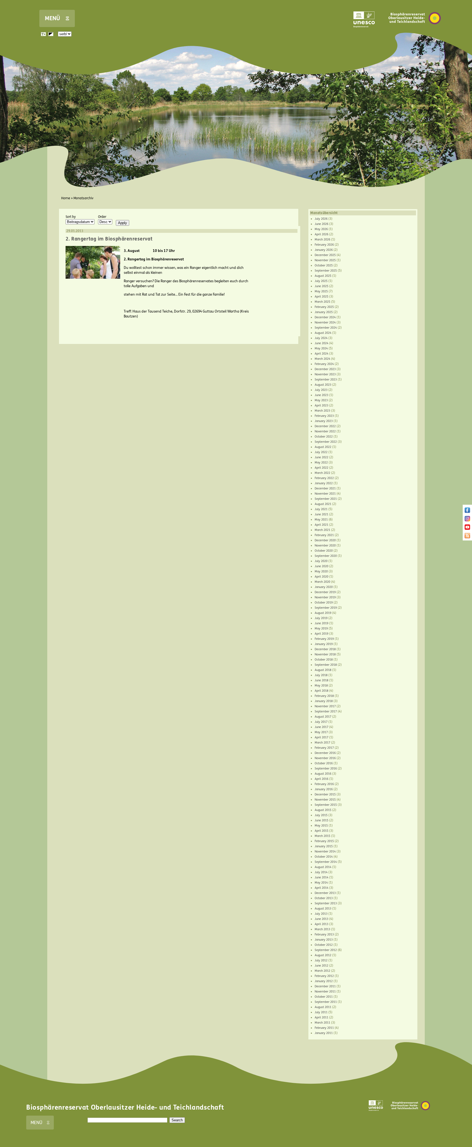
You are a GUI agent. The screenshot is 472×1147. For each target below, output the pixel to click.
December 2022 (325, 426)
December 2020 (325, 540)
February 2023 (324, 416)
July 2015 (321, 815)
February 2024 (324, 364)
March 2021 (322, 530)
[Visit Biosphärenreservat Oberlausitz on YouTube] (467, 529)
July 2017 (321, 722)
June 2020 (321, 566)
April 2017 (321, 737)
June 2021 (321, 514)
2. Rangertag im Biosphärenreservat (109, 239)
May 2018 (321, 685)
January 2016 (324, 789)
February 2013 (324, 934)
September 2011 (326, 1002)
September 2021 (326, 499)
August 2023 (323, 385)
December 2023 (325, 369)
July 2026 (321, 219)
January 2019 (324, 644)
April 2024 (321, 353)
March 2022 (322, 473)
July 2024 (321, 338)
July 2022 (321, 452)
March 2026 (322, 239)
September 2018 (326, 665)
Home (65, 198)
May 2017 (321, 732)
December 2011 (325, 986)
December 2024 (325, 317)
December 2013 (325, 893)
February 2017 (324, 748)
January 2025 (324, 312)
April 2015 (321, 831)
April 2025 (321, 296)
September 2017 (326, 711)
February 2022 (324, 478)
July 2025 (321, 281)
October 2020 (324, 550)
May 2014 (321, 882)
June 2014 (321, 877)
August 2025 (323, 276)
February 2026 (324, 244)
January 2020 (324, 587)
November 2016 (325, 758)
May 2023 (321, 400)
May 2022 (321, 462)
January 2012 (324, 981)
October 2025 (324, 265)
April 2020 (321, 576)
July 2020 (321, 561)
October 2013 (324, 898)
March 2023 (322, 410)
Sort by (71, 217)
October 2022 (324, 436)
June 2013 (321, 919)
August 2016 (323, 773)
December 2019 (325, 592)
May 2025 (321, 291)
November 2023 (325, 374)
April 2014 (321, 888)
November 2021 (325, 493)
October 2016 (324, 763)
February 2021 (324, 535)
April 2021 (321, 525)
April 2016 (321, 779)
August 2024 (323, 333)
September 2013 (326, 903)
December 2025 (325, 255)
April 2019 (321, 633)
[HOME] (414, 32)
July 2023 (321, 390)
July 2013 (321, 914)
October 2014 (324, 856)
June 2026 (321, 224)
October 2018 (324, 659)
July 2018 (321, 675)
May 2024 (321, 348)
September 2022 (326, 442)
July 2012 (321, 960)
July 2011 (321, 1012)
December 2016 (325, 753)
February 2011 (324, 1028)
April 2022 (321, 468)
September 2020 (326, 556)
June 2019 (321, 623)
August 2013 (323, 908)
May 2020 (321, 571)
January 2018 (324, 701)
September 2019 (326, 608)
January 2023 (324, 421)
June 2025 (321, 286)
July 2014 (321, 872)
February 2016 (324, 784)
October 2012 (324, 945)
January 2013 (324, 939)
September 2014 (326, 862)
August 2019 (323, 613)
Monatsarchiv (83, 198)
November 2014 (325, 851)
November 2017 (325, 706)
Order (102, 217)
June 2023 (321, 395)
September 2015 (326, 805)
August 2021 (323, 504)
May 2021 (321, 519)
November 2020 (325, 545)
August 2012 (323, 955)
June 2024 (321, 343)
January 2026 (324, 250)
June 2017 (321, 727)
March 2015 (322, 836)
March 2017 (322, 742)
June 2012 (321, 965)
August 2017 (323, 716)
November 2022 (325, 431)
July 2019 (321, 618)
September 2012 (326, 950)
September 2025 (326, 270)
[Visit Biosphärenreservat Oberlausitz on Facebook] (467, 512)
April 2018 (321, 691)
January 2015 (324, 846)
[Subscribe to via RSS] (467, 537)
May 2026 (321, 229)
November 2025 (325, 260)
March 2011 (322, 1022)
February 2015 (324, 841)
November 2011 (325, 991)
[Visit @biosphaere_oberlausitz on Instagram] (467, 520)
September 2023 (326, 379)
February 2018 (324, 696)
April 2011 (321, 1017)
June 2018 (321, 680)
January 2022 (324, 483)
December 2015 (325, 794)
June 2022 (321, 457)
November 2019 (325, 597)
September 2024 (326, 327)
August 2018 (323, 670)
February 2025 (324, 307)
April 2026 (321, 234)
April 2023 (321, 405)
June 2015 (321, 820)
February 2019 (324, 639)
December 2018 (325, 649)
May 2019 (321, 628)
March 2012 (322, 971)
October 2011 (324, 997)
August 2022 (323, 447)
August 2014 (323, 867)
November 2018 (325, 654)
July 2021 (321, 509)
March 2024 (322, 359)
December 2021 (325, 488)
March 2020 (322, 582)
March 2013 (322, 929)
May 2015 (321, 825)
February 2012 (324, 976)
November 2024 (325, 322)
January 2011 (324, 1033)
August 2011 (323, 1007)
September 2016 (326, 768)
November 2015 (325, 799)
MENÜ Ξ (57, 18)
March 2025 (322, 302)
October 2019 (324, 602)
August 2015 (323, 810)
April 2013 (321, 924)
